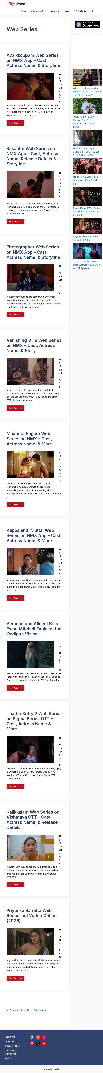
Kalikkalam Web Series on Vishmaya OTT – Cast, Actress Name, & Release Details (33, 819)
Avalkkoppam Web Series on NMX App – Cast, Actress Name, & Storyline (33, 60)
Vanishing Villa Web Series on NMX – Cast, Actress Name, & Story (34, 345)
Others (67, 11)
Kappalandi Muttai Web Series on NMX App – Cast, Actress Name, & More (34, 535)
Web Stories (80, 11)
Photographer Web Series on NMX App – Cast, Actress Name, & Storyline (33, 252)
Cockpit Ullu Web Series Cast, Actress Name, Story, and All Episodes (87, 265)
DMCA (8, 1058)
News (23, 11)
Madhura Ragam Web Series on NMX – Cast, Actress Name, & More (29, 438)
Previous (13, 1010)
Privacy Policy (12, 1046)
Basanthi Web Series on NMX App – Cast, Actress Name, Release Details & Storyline (32, 156)
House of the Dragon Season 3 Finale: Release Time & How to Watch (86, 152)
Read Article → (15, 123)
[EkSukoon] (16, 3)
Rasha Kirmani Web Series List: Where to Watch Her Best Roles (86, 211)
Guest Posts (11, 1041)
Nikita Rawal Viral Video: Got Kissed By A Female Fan (86, 180)
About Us (10, 1036)
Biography (55, 11)
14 (35, 1010)
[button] (92, 11)
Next (43, 1010)
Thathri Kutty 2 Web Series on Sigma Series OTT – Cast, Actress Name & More (34, 721)
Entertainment (37, 11)
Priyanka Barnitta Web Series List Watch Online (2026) (32, 915)
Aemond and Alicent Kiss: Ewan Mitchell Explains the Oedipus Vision (34, 628)
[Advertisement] (87, 49)
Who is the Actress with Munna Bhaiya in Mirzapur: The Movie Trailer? (87, 91)
